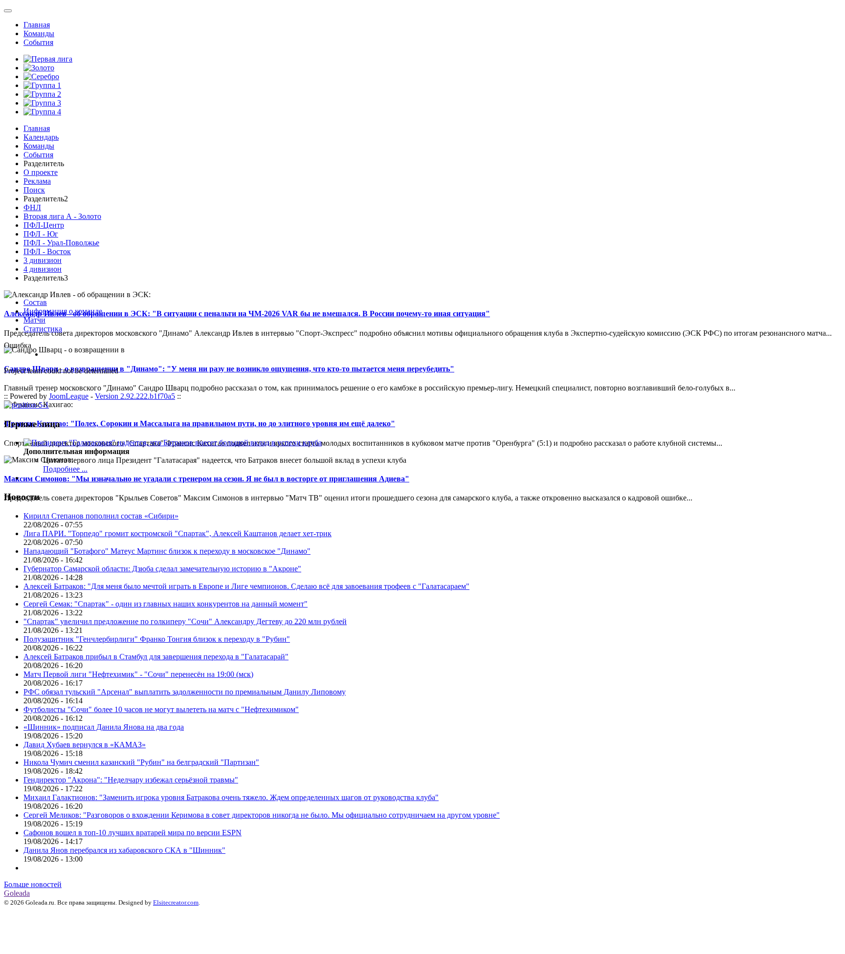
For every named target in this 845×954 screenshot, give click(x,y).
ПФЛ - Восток (47, 251)
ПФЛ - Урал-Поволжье (61, 242)
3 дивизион (42, 260)
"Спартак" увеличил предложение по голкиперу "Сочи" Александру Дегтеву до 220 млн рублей (185, 621)
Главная (36, 25)
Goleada (17, 893)
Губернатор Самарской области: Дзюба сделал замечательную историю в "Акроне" (162, 568)
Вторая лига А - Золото (62, 216)
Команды (38, 33)
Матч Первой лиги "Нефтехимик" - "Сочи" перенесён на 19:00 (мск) (138, 674)
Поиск (34, 190)
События (38, 42)
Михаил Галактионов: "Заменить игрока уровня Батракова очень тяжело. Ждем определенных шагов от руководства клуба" (231, 797)
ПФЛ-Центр (43, 225)
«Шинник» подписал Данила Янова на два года (103, 727)
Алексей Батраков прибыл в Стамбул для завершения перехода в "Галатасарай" (156, 656)
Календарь (41, 137)
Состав (35, 302)
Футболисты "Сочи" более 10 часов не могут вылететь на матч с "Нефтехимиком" (161, 709)
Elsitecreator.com (176, 902)
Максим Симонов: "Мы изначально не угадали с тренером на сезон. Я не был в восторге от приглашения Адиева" (206, 479)
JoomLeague (69, 396)
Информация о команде (62, 311)
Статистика (42, 329)
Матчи (34, 320)
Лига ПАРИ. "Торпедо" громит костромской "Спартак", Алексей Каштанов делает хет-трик (177, 533)
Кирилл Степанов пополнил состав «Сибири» (100, 516)
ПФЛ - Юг (40, 234)
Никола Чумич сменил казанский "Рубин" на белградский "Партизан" (141, 762)
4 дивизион (42, 269)
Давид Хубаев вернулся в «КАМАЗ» (84, 744)
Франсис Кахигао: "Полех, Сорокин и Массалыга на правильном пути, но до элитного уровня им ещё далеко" (199, 423)
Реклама (37, 181)
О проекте (40, 172)
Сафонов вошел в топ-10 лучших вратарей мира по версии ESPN (132, 832)
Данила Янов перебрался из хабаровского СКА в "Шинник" (124, 850)
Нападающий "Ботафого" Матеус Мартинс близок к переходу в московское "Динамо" (167, 551)
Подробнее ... (65, 469)
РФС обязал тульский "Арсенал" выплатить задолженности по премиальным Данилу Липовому (184, 692)
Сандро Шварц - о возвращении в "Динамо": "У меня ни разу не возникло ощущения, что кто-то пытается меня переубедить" (229, 369)
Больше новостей (33, 884)
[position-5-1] (26, 405)
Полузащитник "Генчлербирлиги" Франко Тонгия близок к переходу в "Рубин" (156, 639)
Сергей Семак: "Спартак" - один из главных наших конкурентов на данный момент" (165, 604)
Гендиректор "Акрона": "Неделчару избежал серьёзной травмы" (130, 780)
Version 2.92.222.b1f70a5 (135, 396)
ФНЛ (32, 207)
